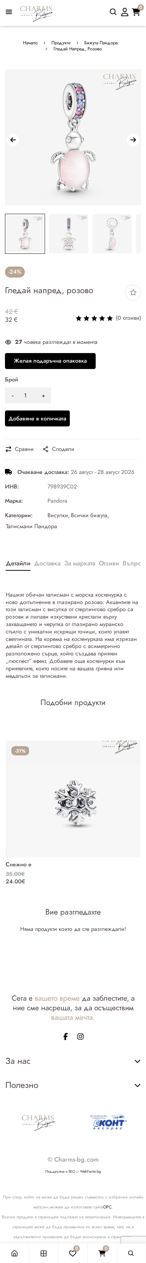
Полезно (21, 1085)
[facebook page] (65, 1038)
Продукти (61, 43)
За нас (17, 1061)
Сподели (63, 449)
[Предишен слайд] (13, 140)
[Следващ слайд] (133, 140)
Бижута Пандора (101, 43)
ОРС (107, 1207)
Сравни (24, 449)
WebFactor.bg (90, 1171)
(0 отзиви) (128, 318)
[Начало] (14, 1253)
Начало (30, 43)
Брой (11, 380)
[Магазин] (43, 1253)
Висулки (57, 515)
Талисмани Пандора (31, 526)
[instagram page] (80, 1038)
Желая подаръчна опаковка (50, 361)
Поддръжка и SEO (60, 1171)
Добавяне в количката (37, 418)
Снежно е (19, 864)
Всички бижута (89, 515)
